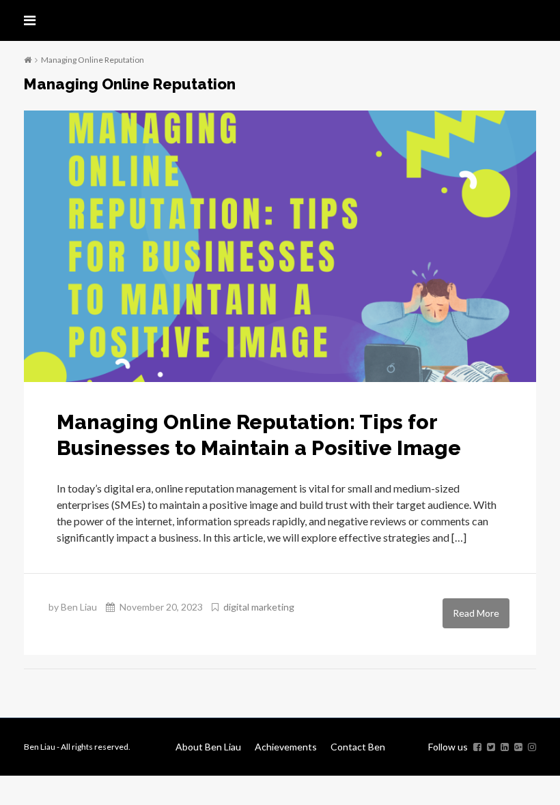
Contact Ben (358, 746)
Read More (476, 613)
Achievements (286, 746)
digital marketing (258, 607)
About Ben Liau (208, 746)
